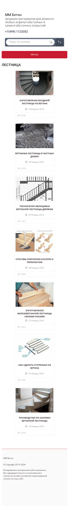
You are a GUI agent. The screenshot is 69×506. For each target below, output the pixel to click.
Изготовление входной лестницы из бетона (35, 102)
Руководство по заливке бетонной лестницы (34, 419)
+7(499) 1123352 (16, 31)
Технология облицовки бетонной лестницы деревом (34, 208)
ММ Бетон (13, 15)
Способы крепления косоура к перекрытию (35, 261)
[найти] (51, 42)
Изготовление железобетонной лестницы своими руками (34, 313)
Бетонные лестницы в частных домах (34, 155)
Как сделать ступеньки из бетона (34, 366)
